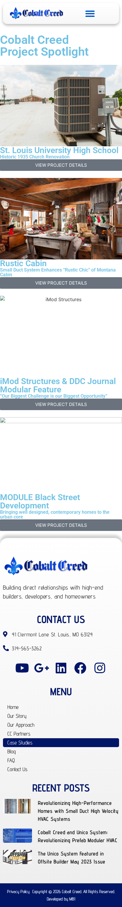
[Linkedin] (61, 668)
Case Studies (20, 742)
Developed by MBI (61, 898)
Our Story (16, 716)
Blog (11, 751)
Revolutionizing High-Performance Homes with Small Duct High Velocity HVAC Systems (78, 811)
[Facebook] (80, 668)
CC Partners (18, 734)
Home (13, 707)
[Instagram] (100, 668)
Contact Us (17, 769)
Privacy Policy (18, 891)
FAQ (11, 760)
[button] (89, 13)
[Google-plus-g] (42, 668)
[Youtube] (22, 668)
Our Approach (20, 725)
